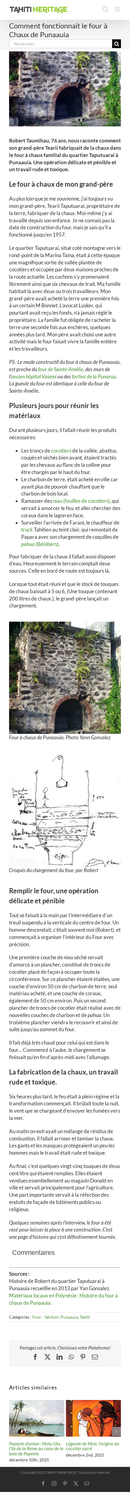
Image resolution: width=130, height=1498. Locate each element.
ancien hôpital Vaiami (34, 376)
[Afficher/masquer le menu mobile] (118, 9)
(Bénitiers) (40, 544)
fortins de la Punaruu (94, 376)
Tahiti (85, 1317)
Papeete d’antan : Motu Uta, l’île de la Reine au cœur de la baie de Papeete (36, 1448)
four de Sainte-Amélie (60, 369)
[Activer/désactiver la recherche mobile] (105, 9)
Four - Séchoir (45, 1317)
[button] (13, 1431)
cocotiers (61, 450)
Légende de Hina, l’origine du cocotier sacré (92, 1446)
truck (27, 529)
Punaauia (69, 1317)
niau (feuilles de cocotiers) (81, 501)
